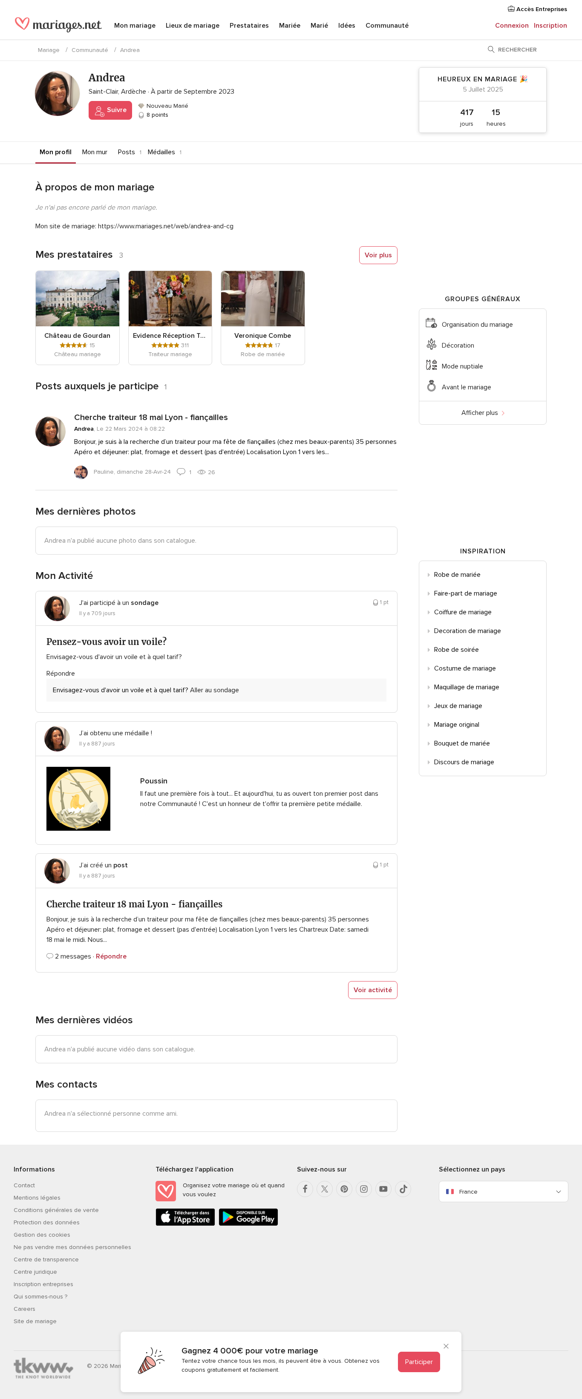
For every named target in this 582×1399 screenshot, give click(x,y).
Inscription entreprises (43, 1284)
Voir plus (378, 255)
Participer (419, 1362)
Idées (346, 25)
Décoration (458, 345)
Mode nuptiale (462, 366)
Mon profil (56, 152)
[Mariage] (58, 26)
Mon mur (94, 152)
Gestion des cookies (42, 1234)
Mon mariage (135, 25)
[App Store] (185, 1224)
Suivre (116, 110)
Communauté (387, 25)
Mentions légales (37, 1197)
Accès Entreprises (541, 9)
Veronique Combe (262, 335)
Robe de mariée (457, 574)
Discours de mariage (464, 762)
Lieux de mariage (192, 25)
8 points (156, 114)
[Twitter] (325, 1189)
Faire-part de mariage (465, 593)
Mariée (289, 25)
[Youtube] (383, 1189)
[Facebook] (305, 1189)
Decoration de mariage (467, 631)
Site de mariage (35, 1321)
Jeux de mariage (458, 706)
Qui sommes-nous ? (40, 1296)
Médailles (161, 152)
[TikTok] (403, 1189)
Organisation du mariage (477, 324)
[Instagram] (364, 1189)
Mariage (49, 50)
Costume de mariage (465, 668)
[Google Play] (248, 1224)
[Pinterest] (344, 1189)
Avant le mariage (466, 387)
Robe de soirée (456, 649)
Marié (319, 25)
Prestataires (249, 25)
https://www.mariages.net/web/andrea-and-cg (165, 226)
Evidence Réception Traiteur (170, 335)
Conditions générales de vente (56, 1210)
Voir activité (373, 990)
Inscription (550, 25)
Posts (126, 152)
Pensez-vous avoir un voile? (106, 641)
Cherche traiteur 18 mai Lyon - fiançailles (151, 417)
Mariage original (456, 724)
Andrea (84, 428)
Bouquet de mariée (462, 743)
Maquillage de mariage (466, 687)
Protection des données (47, 1222)
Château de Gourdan (77, 335)
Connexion (512, 25)
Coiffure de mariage (463, 612)
